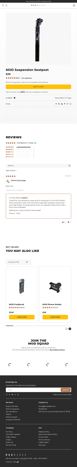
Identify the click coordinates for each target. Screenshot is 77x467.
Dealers (8, 440)
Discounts (42, 445)
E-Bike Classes (11, 437)
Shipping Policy (43, 432)
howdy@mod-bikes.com (47, 406)
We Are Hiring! (11, 445)
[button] (11, 78)
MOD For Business (12, 409)
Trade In (8, 414)
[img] (10, 176)
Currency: (9, 462)
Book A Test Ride (12, 406)
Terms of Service (44, 440)
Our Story (9, 432)
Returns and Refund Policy (47, 434)
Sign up (66, 390)
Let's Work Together (13, 434)
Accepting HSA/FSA (35, 1)
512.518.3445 (42, 409)
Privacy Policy (43, 437)
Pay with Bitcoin (11, 412)
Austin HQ (9, 442)
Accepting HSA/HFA (13, 420)
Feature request (11, 417)
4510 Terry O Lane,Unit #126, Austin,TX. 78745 (54, 412)
